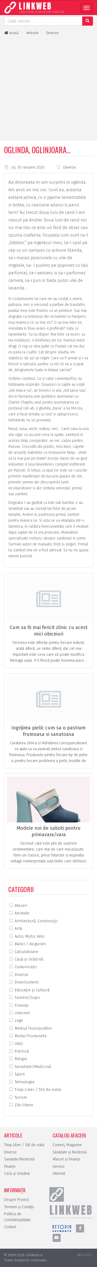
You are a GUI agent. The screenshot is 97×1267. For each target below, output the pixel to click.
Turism (20, 1097)
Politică (21, 1051)
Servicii (58, 1166)
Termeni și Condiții (19, 1207)
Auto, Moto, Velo (28, 936)
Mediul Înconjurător (32, 1028)
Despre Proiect (16, 1199)
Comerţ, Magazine (67, 1145)
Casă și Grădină (28, 959)
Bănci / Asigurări (29, 943)
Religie (20, 1058)
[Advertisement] (48, 87)
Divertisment (26, 982)
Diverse (69, 167)
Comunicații (25, 966)
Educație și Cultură (31, 990)
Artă (17, 928)
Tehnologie (23, 1082)
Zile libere (23, 1104)
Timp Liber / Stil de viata (37, 1089)
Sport (19, 1074)
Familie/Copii (26, 997)
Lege (18, 1020)
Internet (21, 1012)
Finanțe (21, 1005)
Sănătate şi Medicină (70, 1152)
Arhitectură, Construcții (35, 920)
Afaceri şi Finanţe (66, 1159)
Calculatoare (25, 951)
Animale (21, 913)
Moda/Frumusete (30, 1035)
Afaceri (20, 905)
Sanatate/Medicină (32, 1066)
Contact (10, 1227)
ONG (18, 1043)
